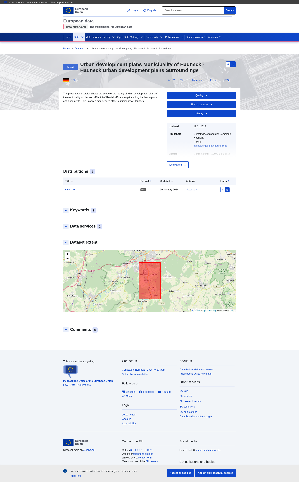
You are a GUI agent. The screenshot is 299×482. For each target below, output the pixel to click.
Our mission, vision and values (196, 369)
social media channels (208, 450)
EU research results (190, 401)
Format (144, 181)
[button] (62, 2)
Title (67, 181)
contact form (145, 457)
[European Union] (90, 442)
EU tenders (186, 396)
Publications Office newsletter (196, 373)
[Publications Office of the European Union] (90, 370)
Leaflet (196, 310)
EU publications (188, 412)
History (199, 113)
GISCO (232, 310)
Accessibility (129, 423)
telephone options (143, 454)
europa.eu (89, 450)
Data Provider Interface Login (196, 416)
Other (129, 396)
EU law (184, 391)
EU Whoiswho (187, 406)
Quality (199, 95)
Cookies (126, 419)
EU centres (151, 461)
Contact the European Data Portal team (143, 369)
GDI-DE (75, 80)
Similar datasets (199, 104)
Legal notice (128, 414)
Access (191, 189)
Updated (165, 181)
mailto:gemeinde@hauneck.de (210, 145)
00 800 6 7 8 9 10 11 (141, 450)
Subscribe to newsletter (135, 374)
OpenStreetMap (209, 310)
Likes (223, 181)
